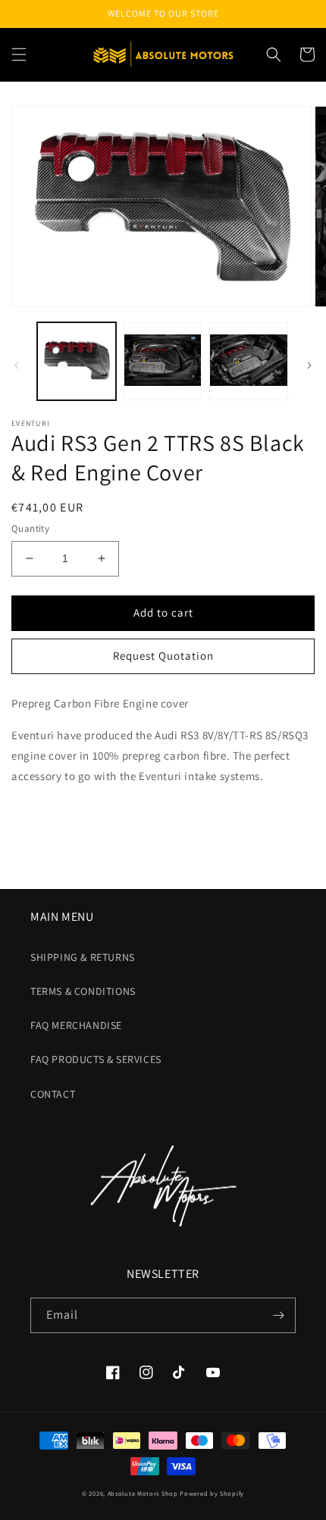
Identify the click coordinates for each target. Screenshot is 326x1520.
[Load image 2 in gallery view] (163, 361)
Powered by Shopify (212, 1493)
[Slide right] (309, 365)
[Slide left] (16, 365)
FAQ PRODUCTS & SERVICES (95, 1059)
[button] (19, 54)
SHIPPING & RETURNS (82, 957)
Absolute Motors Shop (143, 1493)
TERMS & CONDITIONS (83, 991)
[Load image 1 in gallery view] (76, 361)
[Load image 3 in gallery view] (248, 361)
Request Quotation (163, 655)
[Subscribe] (278, 1315)
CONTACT (52, 1094)
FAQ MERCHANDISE (76, 1025)
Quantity (30, 528)
